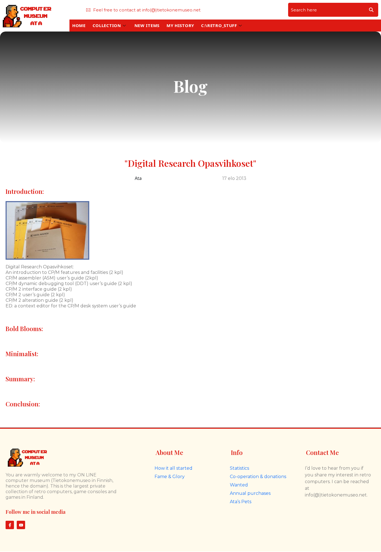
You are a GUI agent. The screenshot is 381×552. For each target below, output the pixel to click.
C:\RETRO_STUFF (219, 25)
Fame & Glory (170, 476)
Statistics (239, 468)
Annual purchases (250, 493)
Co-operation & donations (258, 476)
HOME (79, 25)
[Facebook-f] (10, 525)
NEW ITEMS (147, 25)
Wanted (239, 485)
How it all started (173, 468)
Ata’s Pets (240, 501)
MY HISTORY (180, 25)
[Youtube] (21, 525)
